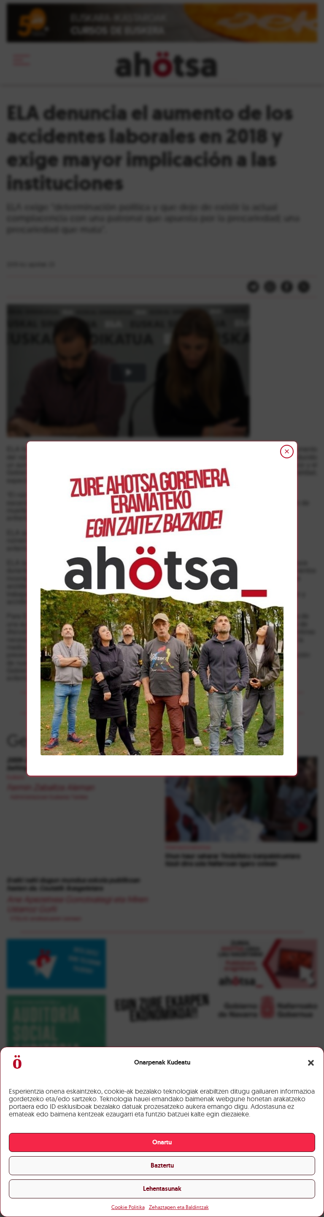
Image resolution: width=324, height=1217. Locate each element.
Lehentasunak (162, 1188)
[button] (311, 1063)
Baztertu (162, 1165)
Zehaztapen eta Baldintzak (179, 1207)
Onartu (162, 1142)
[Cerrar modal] (287, 451)
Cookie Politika (128, 1207)
